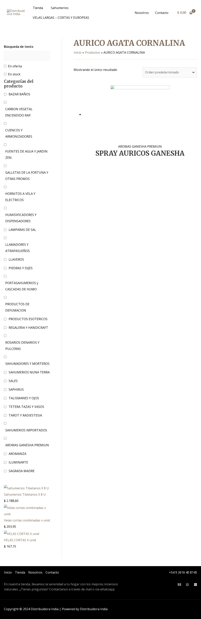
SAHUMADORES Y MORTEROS (27, 363)
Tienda (38, 8)
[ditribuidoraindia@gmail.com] (179, 584)
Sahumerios (60, 8)
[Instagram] (195, 584)
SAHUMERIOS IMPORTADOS (26, 430)
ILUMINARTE (18, 462)
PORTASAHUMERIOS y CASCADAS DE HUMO (21, 286)
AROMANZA (17, 454)
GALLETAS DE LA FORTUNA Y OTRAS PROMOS (26, 175)
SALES (13, 381)
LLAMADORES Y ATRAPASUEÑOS (17, 247)
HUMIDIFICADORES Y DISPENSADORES (21, 218)
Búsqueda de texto (18, 46)
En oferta (15, 66)
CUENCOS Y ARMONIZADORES (18, 133)
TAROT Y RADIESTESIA (25, 415)
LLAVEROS (16, 259)
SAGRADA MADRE (22, 471)
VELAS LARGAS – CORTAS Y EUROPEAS (61, 17)
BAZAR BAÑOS (19, 94)
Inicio (8, 572)
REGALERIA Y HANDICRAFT (28, 327)
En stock (14, 74)
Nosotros (142, 13)
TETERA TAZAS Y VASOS (26, 407)
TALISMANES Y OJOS (24, 398)
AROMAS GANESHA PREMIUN (27, 445)
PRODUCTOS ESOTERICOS (28, 319)
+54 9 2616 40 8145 (183, 572)
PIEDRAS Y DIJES (21, 268)
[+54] (187, 584)
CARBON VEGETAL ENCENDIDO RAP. (19, 112)
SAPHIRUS (16, 389)
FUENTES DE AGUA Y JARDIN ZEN (26, 154)
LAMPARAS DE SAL (22, 230)
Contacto (161, 13)
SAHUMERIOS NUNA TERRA (29, 372)
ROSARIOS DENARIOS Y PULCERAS (22, 345)
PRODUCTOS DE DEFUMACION (17, 307)
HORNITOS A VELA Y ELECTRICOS (20, 197)
